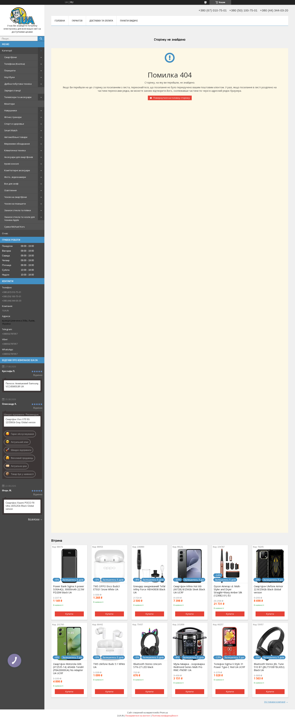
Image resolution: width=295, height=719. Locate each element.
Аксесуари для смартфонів (18, 157)
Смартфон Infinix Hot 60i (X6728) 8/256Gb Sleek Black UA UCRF (189, 589)
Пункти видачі (129, 20)
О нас (5, 233)
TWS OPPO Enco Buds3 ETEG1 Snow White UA (106, 588)
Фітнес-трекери (13, 117)
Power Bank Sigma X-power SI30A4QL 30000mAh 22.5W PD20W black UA (68, 589)
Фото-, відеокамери (15, 177)
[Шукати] (41, 38)
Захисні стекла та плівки (17, 210)
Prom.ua (164, 712)
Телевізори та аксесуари (17, 97)
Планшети (10, 70)
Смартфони (10, 57)
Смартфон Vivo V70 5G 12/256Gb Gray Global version (21, 421)
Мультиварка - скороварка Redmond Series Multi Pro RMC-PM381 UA (189, 667)
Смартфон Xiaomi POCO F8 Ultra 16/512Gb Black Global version (20, 506)
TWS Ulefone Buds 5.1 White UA (109, 665)
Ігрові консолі (11, 163)
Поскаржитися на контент (137, 716)
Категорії (7, 50)
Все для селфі (11, 183)
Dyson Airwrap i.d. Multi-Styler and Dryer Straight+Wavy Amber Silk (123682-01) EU (228, 591)
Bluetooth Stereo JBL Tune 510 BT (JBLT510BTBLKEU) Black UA (269, 667)
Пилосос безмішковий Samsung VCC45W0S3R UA (22, 385)
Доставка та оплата (101, 20)
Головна (60, 20)
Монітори (9, 103)
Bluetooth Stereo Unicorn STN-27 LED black (147, 665)
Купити (69, 613)
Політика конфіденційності (165, 716)
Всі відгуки (33, 519)
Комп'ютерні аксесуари (17, 170)
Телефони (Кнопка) (14, 63)
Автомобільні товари (15, 137)
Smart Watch (10, 130)
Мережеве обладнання (17, 143)
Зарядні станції (12, 90)
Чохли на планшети (15, 203)
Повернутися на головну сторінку (171, 97)
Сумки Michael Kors (14, 226)
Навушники (10, 110)
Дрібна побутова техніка (18, 83)
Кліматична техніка (15, 150)
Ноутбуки (9, 77)
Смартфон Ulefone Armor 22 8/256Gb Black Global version (268, 589)
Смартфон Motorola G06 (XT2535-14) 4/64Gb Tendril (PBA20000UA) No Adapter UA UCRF (68, 668)
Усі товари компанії (274, 701)
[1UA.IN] (22, 15)
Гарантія (77, 20)
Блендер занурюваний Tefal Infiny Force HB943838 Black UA (149, 589)
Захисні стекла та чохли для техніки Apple (19, 218)
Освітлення (10, 190)
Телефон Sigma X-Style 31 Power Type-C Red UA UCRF (229, 665)
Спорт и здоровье (14, 123)
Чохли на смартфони (15, 197)
